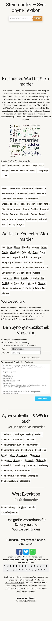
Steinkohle (29, 439)
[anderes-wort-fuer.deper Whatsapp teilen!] (33, 554)
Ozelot (18, 262)
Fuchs (44, 247)
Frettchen (7, 283)
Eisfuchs (27, 288)
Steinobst (18, 460)
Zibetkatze (7, 267)
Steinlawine (22, 455)
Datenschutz (31, 601)
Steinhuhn (6, 434)
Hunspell (11, 580)
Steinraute (41, 460)
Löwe (9, 247)
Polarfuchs (15, 288)
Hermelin (34, 278)
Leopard (16, 257)
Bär (3, 247)
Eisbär (5, 252)
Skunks (5, 293)
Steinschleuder (22, 470)
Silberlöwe (28, 267)
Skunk (5, 288)
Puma (42, 252)
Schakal (26, 247)
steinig (29, 434)
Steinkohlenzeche (10, 450)
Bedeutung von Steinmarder (25, 319)
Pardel (18, 267)
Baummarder (8, 273)
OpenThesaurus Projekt (14, 583)
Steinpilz (29, 460)
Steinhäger (18, 434)
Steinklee (17, 439)
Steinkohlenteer (31, 444)
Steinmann (35, 455)
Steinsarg (43, 465)
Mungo (37, 257)
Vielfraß (32, 283)
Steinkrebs (40, 450)
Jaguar (35, 247)
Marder (20, 273)
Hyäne (17, 247)
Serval (27, 262)
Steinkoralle (27, 450)
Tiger (35, 252)
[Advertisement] (26, 49)
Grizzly (24, 278)
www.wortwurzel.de (34, 313)
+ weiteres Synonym (30, 357)
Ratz (23, 283)
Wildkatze (27, 257)
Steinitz (38, 434)
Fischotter (7, 278)
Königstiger (8, 262)
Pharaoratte (41, 267)
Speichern (42, 398)
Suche (37, 18)
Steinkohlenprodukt (11, 444)
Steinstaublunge (9, 481)
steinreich (6, 465)
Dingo (16, 283)
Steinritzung (19, 465)
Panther (6, 257)
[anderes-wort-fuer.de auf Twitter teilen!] (26, 554)
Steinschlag (7, 470)
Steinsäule (25, 481)
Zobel (28, 273)
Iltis (42, 278)
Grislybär (26, 252)
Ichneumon (37, 262)
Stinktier (42, 283)
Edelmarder (39, 288)
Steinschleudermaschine (13, 475)
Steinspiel (33, 475)
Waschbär (15, 252)
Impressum (20, 601)
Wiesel (36, 273)
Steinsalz (32, 465)
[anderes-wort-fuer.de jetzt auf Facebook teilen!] (19, 554)
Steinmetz (6, 460)
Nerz (16, 278)
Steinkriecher (8, 455)
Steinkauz (6, 439)
